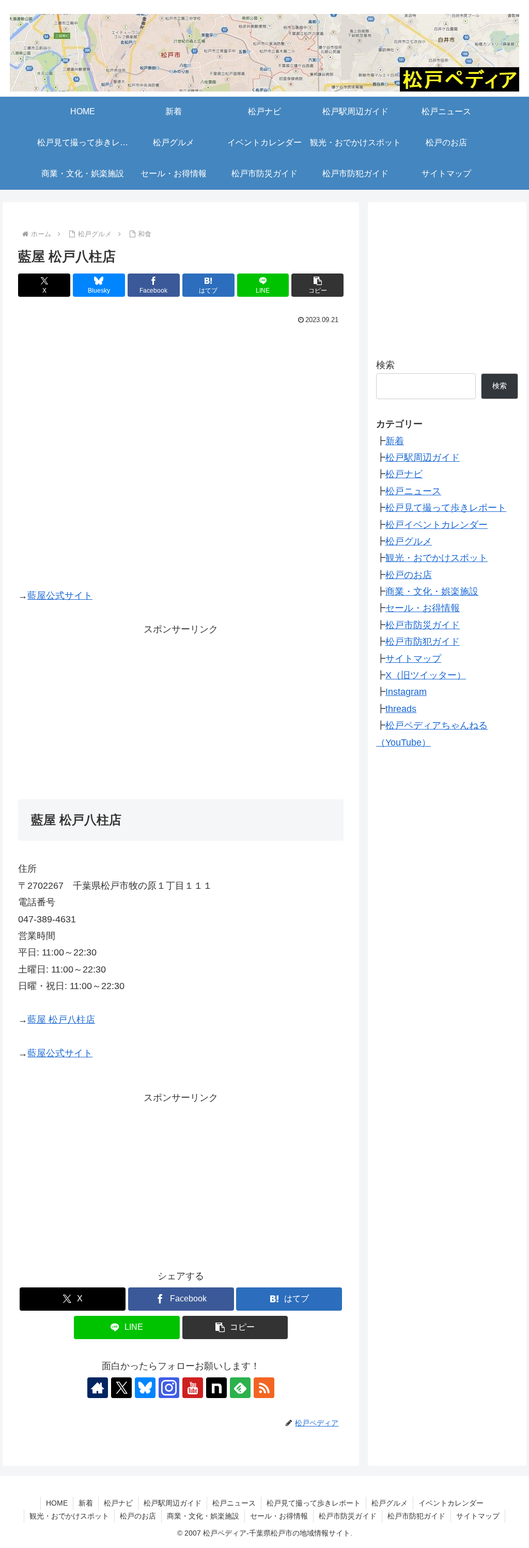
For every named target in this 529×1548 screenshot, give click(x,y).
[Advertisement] (181, 710)
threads (400, 709)
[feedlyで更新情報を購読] (240, 1387)
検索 (385, 365)
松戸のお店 (408, 575)
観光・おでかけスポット (436, 558)
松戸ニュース (413, 491)
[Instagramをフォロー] (169, 1387)
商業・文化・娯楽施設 (431, 591)
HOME (57, 1503)
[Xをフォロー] (121, 1387)
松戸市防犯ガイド (422, 641)
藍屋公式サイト (59, 595)
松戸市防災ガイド (422, 625)
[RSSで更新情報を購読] (264, 1387)
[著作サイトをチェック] (97, 1387)
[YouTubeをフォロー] (192, 1387)
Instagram (406, 692)
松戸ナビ (404, 474)
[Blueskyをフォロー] (145, 1387)
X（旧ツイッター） (425, 675)
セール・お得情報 (422, 608)
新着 (394, 441)
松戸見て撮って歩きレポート (445, 508)
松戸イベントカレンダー (436, 525)
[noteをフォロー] (216, 1387)
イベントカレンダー (451, 1503)
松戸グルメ (408, 541)
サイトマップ (413, 659)
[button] (317, 285)
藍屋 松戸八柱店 (61, 1019)
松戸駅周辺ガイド (422, 457)
